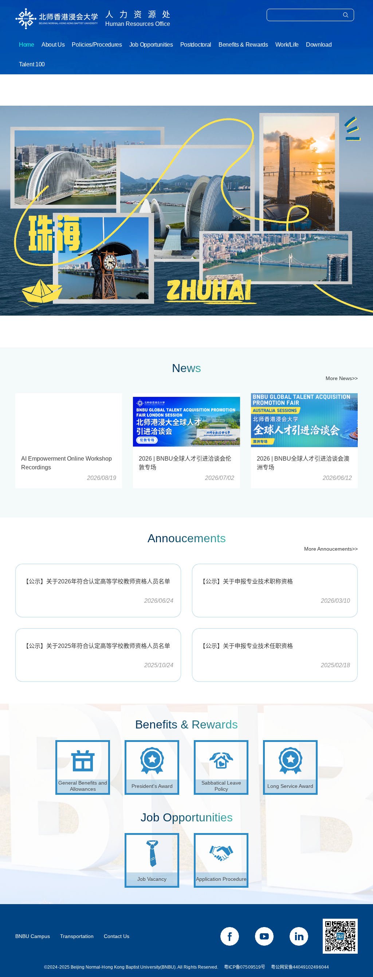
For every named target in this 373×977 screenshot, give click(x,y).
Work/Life (287, 45)
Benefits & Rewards (243, 45)
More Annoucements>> (331, 549)
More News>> (342, 378)
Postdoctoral (195, 45)
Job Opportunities (151, 45)
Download (319, 45)
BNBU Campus (32, 936)
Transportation (77, 936)
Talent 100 (32, 64)
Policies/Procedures (97, 45)
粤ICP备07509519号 (244, 967)
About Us (53, 45)
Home (26, 45)
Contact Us (116, 936)
